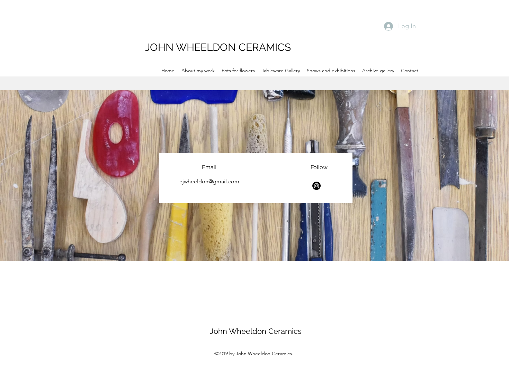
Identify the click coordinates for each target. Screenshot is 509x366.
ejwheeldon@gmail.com (209, 181)
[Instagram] (316, 186)
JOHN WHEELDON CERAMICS (218, 47)
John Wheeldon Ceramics (256, 331)
